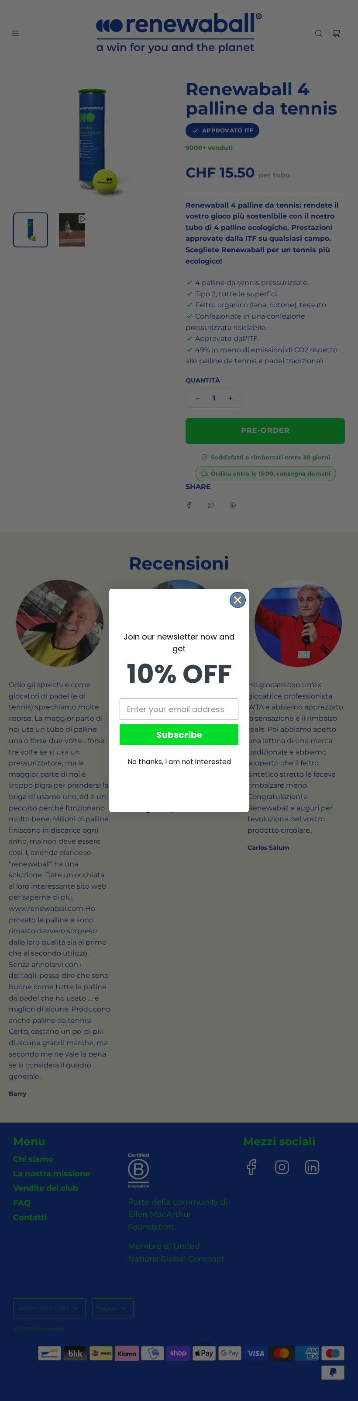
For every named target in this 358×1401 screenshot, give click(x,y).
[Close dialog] (237, 600)
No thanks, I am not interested (179, 762)
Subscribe (179, 735)
